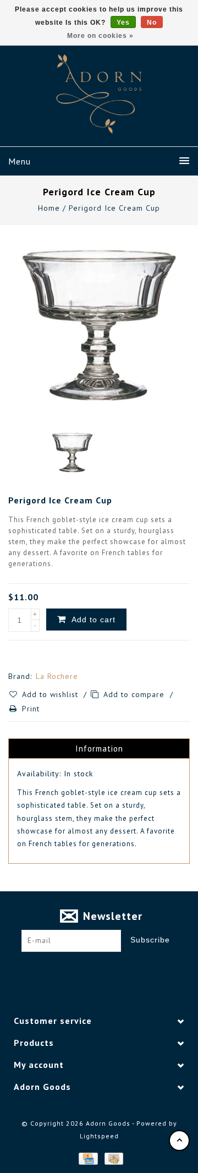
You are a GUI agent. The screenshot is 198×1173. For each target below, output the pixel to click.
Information (99, 748)
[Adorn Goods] (99, 94)
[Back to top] (179, 1140)
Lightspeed (99, 1136)
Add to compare (135, 694)
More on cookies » (100, 36)
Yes (123, 22)
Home (49, 208)
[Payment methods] (87, 1158)
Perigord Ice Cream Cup (114, 208)
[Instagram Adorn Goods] (109, 969)
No (152, 22)
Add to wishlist (51, 694)
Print (31, 709)
